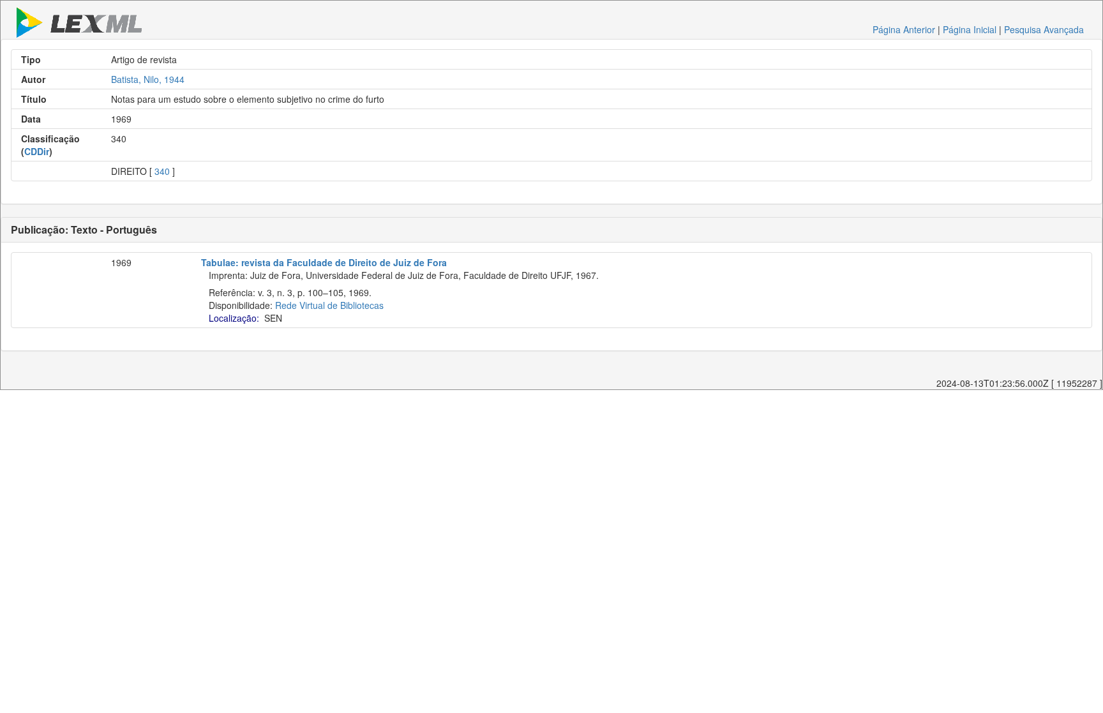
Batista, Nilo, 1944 (147, 79)
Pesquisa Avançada (1044, 29)
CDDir (36, 151)
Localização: (234, 317)
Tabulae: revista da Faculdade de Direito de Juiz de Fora (324, 262)
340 (162, 171)
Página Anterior (904, 29)
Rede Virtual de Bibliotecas (329, 305)
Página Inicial (969, 29)
